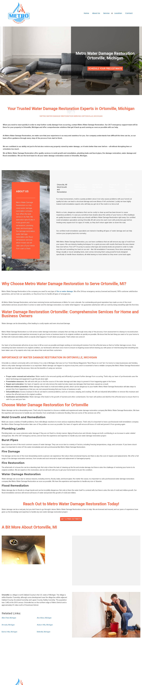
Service (106, 13)
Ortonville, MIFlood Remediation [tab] (130, 188)
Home (86, 13)
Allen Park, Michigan (9, 618)
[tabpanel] (96, 227)
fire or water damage (65, 291)
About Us (96, 13)
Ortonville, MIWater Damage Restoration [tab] (114, 188)
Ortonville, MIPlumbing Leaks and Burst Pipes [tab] (80, 187)
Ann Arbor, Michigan (44, 618)
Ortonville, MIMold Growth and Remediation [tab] (62, 188)
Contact (129, 13)
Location (118, 13)
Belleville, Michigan (43, 632)
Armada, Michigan (8, 625)
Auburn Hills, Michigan (45, 625)
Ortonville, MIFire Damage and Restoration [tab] (97, 188)
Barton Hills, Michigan (9, 632)
